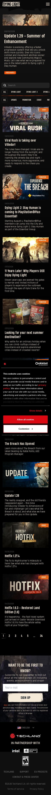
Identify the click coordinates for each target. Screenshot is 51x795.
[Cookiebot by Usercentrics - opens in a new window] (36, 364)
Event (39, 100)
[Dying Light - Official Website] (11, 5)
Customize (24, 428)
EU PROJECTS (40, 772)
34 (41, 635)
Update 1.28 (12, 495)
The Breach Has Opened (20, 444)
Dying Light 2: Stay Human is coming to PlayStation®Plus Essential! (23, 212)
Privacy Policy (37, 789)
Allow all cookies (25, 419)
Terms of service (15, 789)
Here (6, 705)
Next (48, 636)
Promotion (26, 100)
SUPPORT (24, 772)
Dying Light (16, 92)
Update (14, 100)
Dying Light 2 (32, 92)
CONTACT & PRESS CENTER (25, 777)
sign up (25, 698)
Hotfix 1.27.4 (12, 556)
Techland (9, 772)
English (25, 728)
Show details (35, 410)
